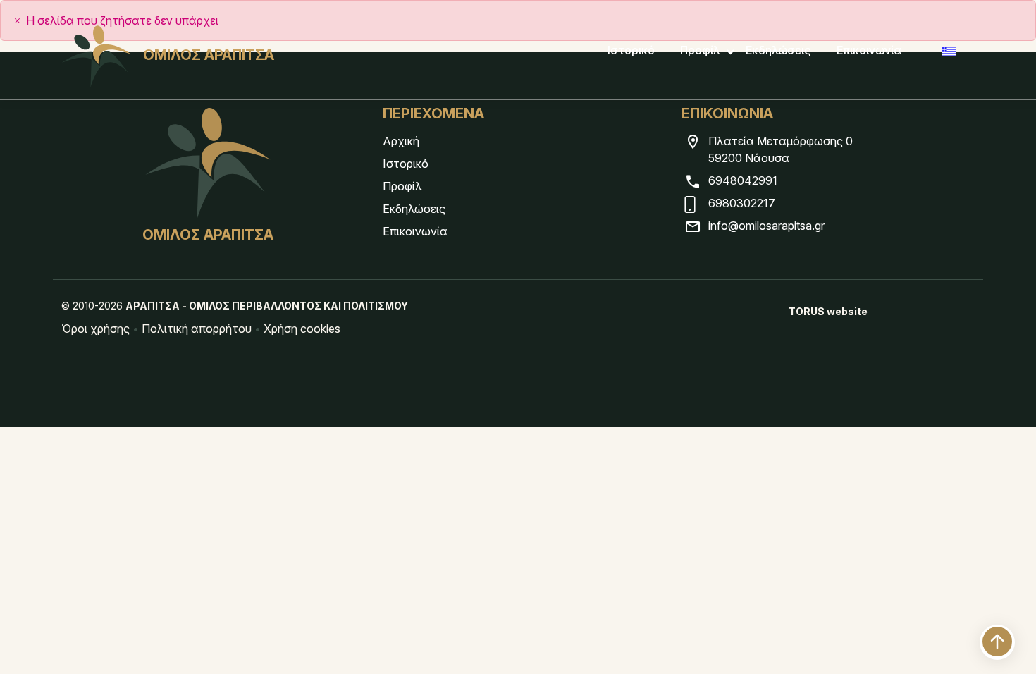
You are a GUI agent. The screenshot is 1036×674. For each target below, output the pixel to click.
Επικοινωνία (869, 50)
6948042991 (742, 180)
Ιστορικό (631, 50)
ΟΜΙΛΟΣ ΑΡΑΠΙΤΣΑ (208, 55)
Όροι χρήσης (95, 328)
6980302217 (741, 203)
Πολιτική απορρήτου (197, 328)
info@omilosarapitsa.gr (766, 226)
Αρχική (401, 141)
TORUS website (828, 311)
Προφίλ (700, 50)
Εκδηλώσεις (778, 50)
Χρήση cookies (302, 328)
